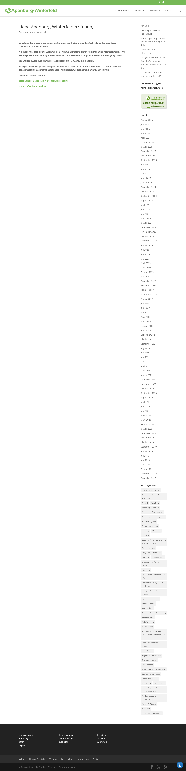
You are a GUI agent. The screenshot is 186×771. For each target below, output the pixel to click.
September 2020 (149, 393)
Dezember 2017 (148, 478)
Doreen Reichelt (148, 548)
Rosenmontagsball (149, 660)
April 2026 (146, 137)
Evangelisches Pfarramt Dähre (151, 564)
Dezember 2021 (148, 334)
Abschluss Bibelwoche (151, 490)
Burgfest (145, 535)
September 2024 (149, 196)
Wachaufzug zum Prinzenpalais (149, 698)
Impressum (83, 759)
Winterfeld (146, 708)
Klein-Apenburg (65, 734)
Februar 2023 (147, 272)
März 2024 (146, 218)
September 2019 (149, 446)
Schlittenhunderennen (151, 674)
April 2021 (146, 366)
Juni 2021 (145, 357)
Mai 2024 (145, 214)
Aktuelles (153, 11)
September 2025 (149, 160)
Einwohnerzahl (158, 557)
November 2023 (148, 231)
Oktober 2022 (147, 290)
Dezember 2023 (148, 227)
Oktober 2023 (147, 236)
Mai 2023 (145, 258)
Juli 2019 (145, 455)
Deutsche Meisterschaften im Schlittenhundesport (154, 542)
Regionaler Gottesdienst (151, 655)
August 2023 (147, 245)
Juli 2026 (145, 124)
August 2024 (147, 200)
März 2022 (146, 321)
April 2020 (146, 415)
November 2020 (148, 384)
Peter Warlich (147, 651)
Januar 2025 (146, 182)
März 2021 (146, 370)
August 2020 (147, 397)
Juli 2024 (145, 205)
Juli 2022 (145, 303)
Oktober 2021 (147, 339)
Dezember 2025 (148, 151)
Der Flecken (139, 11)
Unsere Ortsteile (37, 759)
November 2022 (148, 285)
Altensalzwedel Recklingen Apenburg (152, 497)
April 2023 (146, 263)
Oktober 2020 (147, 388)
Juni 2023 (145, 254)
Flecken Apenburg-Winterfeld (33, 32)
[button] (180, 765)
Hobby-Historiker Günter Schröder (152, 593)
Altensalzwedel (26, 734)
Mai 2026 (145, 133)
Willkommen (121, 11)
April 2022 (146, 316)
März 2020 (146, 419)
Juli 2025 (145, 164)
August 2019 (147, 451)
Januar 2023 (146, 276)
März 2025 (146, 178)
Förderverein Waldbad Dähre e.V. (153, 576)
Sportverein (146, 683)
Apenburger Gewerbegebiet (153, 517)
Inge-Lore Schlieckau (150, 599)
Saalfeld (101, 738)
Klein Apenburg (148, 622)
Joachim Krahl (147, 608)
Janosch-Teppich (148, 603)
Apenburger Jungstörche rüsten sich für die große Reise (153, 42)
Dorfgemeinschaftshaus (151, 552)
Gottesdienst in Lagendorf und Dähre (152, 584)
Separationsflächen (150, 678)
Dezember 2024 (148, 187)
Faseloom (146, 570)
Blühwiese (156, 531)
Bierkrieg (145, 531)
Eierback (145, 557)
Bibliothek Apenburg (150, 526)
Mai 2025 (145, 173)
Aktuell (22, 759)
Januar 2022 (146, 330)
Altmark (145, 503)
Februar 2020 (147, 424)
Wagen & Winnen (149, 704)
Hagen (22, 745)
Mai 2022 (145, 312)
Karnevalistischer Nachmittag (154, 613)
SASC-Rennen (147, 664)
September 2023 (149, 240)
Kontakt (169, 11)
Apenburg (155, 503)
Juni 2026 (145, 129)
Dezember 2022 (148, 281)
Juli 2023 (145, 249)
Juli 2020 (145, 402)
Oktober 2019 (147, 442)
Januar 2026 (146, 146)
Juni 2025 (145, 169)
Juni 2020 (145, 406)
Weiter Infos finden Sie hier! (33, 86)
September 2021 (149, 343)
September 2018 (149, 473)
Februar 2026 (147, 142)
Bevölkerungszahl (149, 521)
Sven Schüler (159, 683)
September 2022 (149, 294)
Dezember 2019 (148, 433)
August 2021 (147, 348)
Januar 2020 (146, 428)
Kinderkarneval (148, 617)
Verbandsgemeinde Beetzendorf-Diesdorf (150, 689)
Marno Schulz (147, 626)
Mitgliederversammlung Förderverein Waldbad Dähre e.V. (153, 634)
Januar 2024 (146, 222)
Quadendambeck (66, 738)
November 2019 (148, 437)
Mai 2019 (145, 464)
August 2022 (147, 299)
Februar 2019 (147, 469)
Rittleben (101, 734)
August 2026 (147, 119)
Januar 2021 (146, 375)
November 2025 (148, 155)
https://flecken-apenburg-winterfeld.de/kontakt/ (43, 80)
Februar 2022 (147, 326)
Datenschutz (67, 759)
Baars (21, 741)
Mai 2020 (145, 411)
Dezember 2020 (148, 379)
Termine (53, 759)
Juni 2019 (145, 460)
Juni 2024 (145, 209)
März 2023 (146, 267)
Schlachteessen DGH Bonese (153, 669)
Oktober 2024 (147, 191)
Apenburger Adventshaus (152, 512)
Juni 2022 (145, 307)
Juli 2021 (145, 352)
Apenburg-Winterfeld (150, 507)
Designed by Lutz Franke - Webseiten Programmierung (48, 767)
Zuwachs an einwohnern (151, 713)
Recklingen (63, 741)
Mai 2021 (145, 361)
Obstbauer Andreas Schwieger (150, 644)
